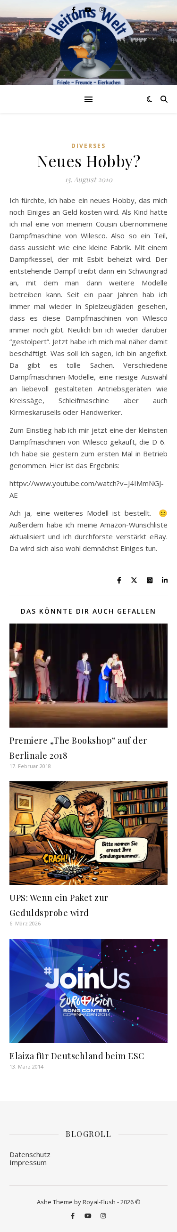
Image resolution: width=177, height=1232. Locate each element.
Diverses (88, 146)
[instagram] (102, 9)
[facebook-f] (74, 9)
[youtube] (88, 9)
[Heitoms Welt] (89, 44)
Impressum (28, 1162)
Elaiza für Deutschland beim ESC (76, 1056)
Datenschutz (30, 1154)
